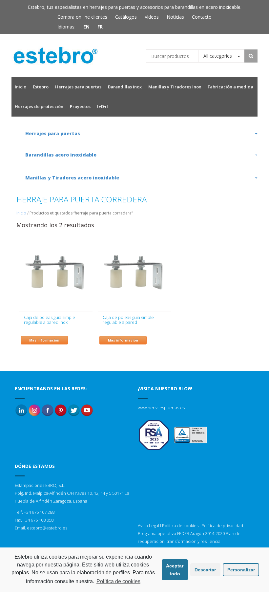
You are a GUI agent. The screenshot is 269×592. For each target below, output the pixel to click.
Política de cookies (180, 525)
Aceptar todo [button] (174, 569)
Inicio (21, 213)
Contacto (202, 17)
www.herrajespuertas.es (161, 408)
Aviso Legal (148, 525)
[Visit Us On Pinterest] (60, 410)
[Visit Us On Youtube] (86, 410)
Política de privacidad (222, 525)
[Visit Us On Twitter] (73, 410)
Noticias (175, 17)
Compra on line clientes (82, 17)
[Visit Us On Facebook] (47, 410)
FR (100, 27)
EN (86, 27)
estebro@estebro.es (47, 528)
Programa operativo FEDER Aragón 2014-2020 (181, 533)
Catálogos (126, 17)
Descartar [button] (205, 569)
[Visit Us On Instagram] (34, 410)
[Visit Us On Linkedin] (21, 410)
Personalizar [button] (241, 569)
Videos (152, 17)
